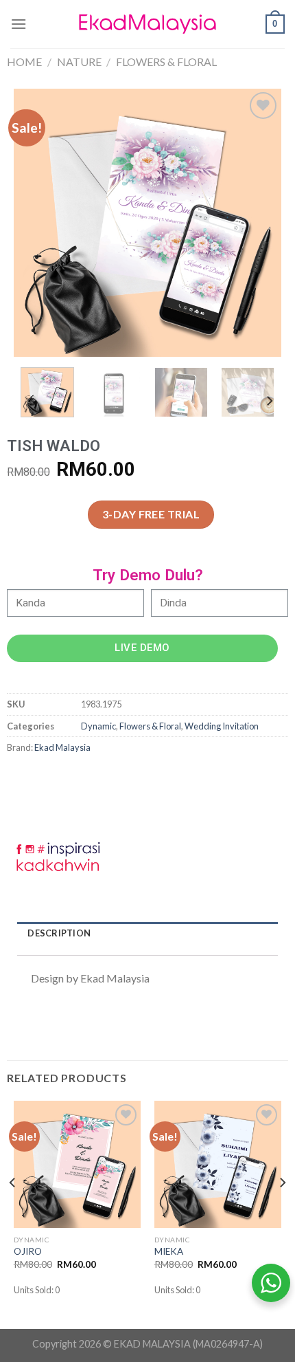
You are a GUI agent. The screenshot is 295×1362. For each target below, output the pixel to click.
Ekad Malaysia (62, 747)
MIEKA (168, 1251)
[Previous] (36, 223)
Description (59, 932)
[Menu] (18, 24)
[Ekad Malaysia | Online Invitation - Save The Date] (147, 24)
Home (24, 61)
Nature (79, 61)
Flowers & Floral (166, 61)
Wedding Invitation (222, 726)
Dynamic (98, 726)
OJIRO (28, 1251)
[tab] (147, 933)
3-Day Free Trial (151, 513)
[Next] (258, 223)
